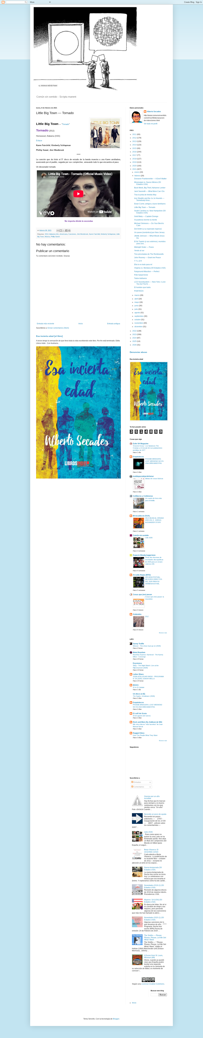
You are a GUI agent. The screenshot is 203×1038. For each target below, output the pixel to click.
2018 (134, 159)
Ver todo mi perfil (150, 124)
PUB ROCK (139, 291)
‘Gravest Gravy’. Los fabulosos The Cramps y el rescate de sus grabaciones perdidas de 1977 (147, 448)
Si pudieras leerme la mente (145, 220)
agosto (137, 313)
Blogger (116, 1019)
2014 (134, 145)
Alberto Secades (154, 111)
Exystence (137, 663)
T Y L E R (138, 261)
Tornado (65, 124)
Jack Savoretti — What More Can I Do (149, 191)
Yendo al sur (139, 251)
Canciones (72, 234)
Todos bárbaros (140, 278)
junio (136, 306)
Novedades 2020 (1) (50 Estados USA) (154, 919)
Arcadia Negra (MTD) (142, 575)
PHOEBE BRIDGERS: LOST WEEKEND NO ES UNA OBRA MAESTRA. (154, 461)
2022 (134, 331)
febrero (137, 176)
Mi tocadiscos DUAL (141, 516)
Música (47, 236)
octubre (137, 320)
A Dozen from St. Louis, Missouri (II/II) (153, 956)
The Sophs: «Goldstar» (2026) (144, 696)
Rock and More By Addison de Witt (147, 722)
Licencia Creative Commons (152, 984)
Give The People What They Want (145, 735)
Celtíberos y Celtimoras (143, 496)
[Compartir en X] (63, 230)
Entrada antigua (113, 324)
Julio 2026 (148, 538)
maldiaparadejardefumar (143, 476)
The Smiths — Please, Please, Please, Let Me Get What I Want (155, 937)
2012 (46, 234)
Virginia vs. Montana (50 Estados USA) (150, 268)
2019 (134, 162)
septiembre (139, 316)
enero (137, 172)
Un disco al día (139, 694)
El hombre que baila (142, 287)
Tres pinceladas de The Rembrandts (149, 254)
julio (136, 309)
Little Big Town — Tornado (144, 207)
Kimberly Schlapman (108, 234)
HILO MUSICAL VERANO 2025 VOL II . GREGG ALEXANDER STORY (154, 520)
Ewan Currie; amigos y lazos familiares (150, 204)
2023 (134, 334)
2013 (134, 141)
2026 (134, 345)
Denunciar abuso (138, 352)
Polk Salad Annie (141, 275)
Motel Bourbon (139, 652)
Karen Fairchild (94, 234)
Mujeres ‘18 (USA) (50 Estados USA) (153, 901)
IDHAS (136, 685)
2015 (134, 148)
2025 (134, 341)
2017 (134, 155)
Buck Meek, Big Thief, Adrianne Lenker (149, 188)
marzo (137, 295)
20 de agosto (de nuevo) (142, 716)
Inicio (80, 324)
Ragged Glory (138, 733)
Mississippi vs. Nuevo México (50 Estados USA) (147, 183)
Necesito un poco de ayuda (155, 814)
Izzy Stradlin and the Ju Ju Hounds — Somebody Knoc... (149, 199)
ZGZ (147, 616)
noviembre (139, 323)
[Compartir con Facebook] (66, 230)
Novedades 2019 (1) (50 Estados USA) (154, 886)
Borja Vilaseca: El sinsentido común (151, 851)
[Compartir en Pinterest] (69, 230)
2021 (134, 169)
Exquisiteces (138, 457)
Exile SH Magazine (140, 444)
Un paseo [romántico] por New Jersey (149, 232)
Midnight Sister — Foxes (144, 247)
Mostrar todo (163, 633)
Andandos (137, 614)
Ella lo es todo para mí (143, 264)
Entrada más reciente (45, 324)
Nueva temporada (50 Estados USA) (153, 868)
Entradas (137, 782)
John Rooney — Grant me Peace (147, 257)
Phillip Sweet (55, 236)
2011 (134, 134)
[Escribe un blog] (60, 230)
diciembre (138, 327)
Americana (63, 234)
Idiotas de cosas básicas (154, 478)
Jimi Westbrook (82, 234)
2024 (134, 338)
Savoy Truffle (138, 644)
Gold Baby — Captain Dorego (146, 216)
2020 (134, 166)
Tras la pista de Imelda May (145, 195)
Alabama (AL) (54, 234)
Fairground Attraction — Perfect (146, 271)
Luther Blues (138, 674)
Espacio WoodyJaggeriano (144, 555)
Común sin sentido (141, 535)
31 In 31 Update (138, 687)
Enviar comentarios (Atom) (58, 328)
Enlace (39, 140)
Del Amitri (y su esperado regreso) (148, 229)
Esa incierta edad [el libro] (49, 336)
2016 (134, 152)
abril (136, 299)
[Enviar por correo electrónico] (57, 230)
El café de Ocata (140, 713)
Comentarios (138, 787)
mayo (136, 302)
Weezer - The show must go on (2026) (147, 646)
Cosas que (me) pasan (142, 594)
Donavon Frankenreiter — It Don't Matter (150, 179)
